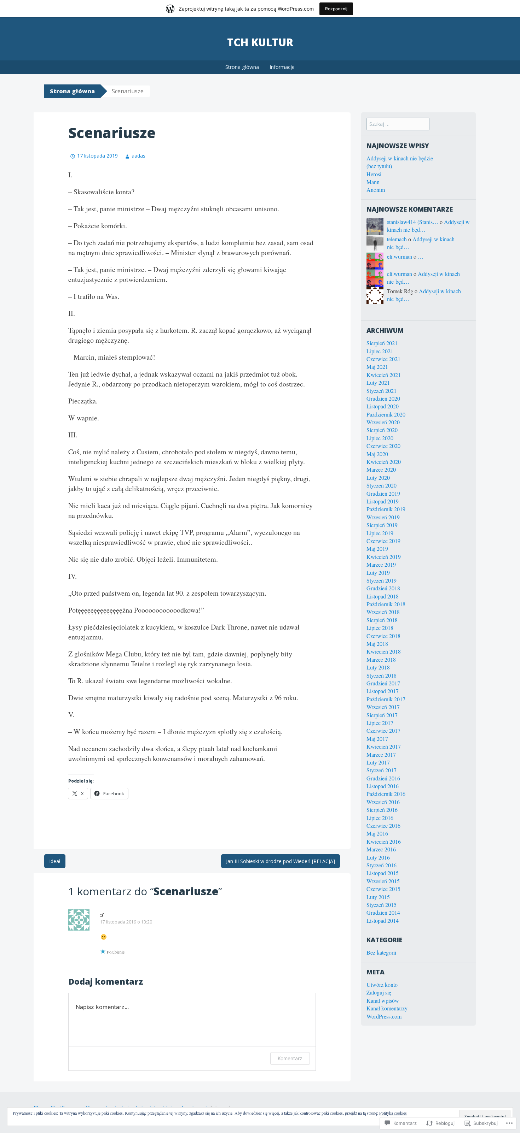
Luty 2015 (378, 897)
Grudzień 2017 (383, 683)
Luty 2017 (378, 762)
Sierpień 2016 (382, 809)
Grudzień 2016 (383, 778)
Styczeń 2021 (381, 390)
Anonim (375, 189)
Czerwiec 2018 (383, 635)
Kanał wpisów (382, 1000)
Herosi (373, 174)
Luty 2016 (378, 857)
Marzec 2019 (381, 564)
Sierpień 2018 (382, 620)
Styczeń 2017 (381, 770)
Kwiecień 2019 (383, 556)
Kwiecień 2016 (383, 841)
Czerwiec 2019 (383, 540)
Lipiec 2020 (379, 438)
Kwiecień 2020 (383, 461)
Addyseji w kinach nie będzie (399, 158)
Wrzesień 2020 (383, 422)
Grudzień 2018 (383, 588)
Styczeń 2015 (381, 904)
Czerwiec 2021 (383, 358)
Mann (373, 181)
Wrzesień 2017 (383, 706)
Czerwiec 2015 (383, 888)
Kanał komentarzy (387, 1008)
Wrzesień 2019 (383, 517)
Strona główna (242, 67)
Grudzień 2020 (383, 398)
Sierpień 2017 (382, 715)
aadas (138, 155)
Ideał (54, 861)
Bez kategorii (381, 952)
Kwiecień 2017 (383, 746)
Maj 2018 (377, 643)
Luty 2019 (378, 572)
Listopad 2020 (382, 406)
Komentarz (290, 1058)
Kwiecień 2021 (383, 374)
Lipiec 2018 (379, 627)
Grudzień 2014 (383, 912)
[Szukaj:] (397, 123)
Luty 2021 (378, 382)
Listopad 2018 (382, 596)
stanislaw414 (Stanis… (412, 221)
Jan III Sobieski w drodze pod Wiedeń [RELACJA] (280, 861)
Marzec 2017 (381, 754)
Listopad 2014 (382, 920)
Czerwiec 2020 (383, 445)
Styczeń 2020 (381, 485)
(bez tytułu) (379, 166)
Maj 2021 (377, 366)
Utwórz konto (382, 984)
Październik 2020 (385, 414)
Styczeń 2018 (381, 675)
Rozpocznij (336, 8)
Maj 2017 (377, 738)
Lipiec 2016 (379, 817)
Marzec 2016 (381, 849)
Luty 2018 (378, 667)
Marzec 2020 (381, 469)
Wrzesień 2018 (383, 611)
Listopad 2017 (382, 691)
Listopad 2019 (382, 501)
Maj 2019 (377, 548)
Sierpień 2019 (382, 525)
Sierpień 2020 (382, 429)
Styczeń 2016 (381, 865)
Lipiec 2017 (379, 722)
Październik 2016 (385, 793)
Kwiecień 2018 (383, 651)
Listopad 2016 (382, 786)
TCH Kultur (260, 42)
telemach (397, 239)
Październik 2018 (385, 604)
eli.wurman (399, 256)
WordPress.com (383, 1016)
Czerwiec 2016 (383, 825)
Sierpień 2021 (382, 343)
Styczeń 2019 (381, 580)
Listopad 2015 (382, 873)
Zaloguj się (378, 992)
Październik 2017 (385, 699)
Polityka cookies (393, 1113)
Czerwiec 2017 (383, 730)
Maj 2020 (377, 454)
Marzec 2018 (381, 659)
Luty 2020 (378, 477)
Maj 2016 (377, 833)
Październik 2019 (385, 509)
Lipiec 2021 (379, 351)
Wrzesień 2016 (383, 802)
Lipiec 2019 (379, 533)
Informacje (282, 67)
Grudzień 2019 (383, 493)
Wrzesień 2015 (383, 881)
